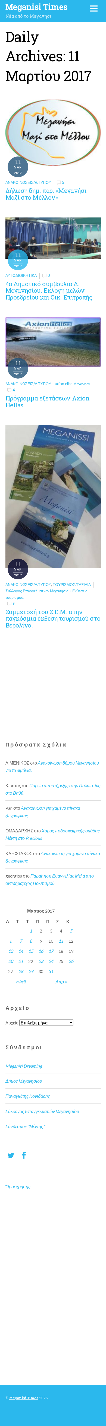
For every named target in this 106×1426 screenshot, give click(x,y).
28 (20, 971)
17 (50, 951)
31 (50, 971)
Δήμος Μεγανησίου (23, 1081)
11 (60, 940)
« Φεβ (20, 981)
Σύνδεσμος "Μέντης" (25, 1126)
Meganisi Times (23, 1397)
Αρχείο (11, 1022)
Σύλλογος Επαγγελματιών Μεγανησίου (42, 1111)
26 (70, 961)
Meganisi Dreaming (23, 1065)
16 (40, 951)
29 (30, 971)
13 (10, 951)
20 (10, 961)
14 (20, 951)
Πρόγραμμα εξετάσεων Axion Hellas (47, 401)
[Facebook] (23, 1155)
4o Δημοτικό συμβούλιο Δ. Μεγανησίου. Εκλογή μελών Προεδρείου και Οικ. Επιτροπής (48, 290)
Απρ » (61, 981)
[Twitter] (10, 1155)
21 (20, 961)
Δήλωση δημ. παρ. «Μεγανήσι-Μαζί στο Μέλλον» (47, 194)
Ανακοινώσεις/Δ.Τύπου (28, 182)
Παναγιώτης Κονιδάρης (27, 1096)
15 (30, 951)
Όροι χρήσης (17, 1186)
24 (50, 961)
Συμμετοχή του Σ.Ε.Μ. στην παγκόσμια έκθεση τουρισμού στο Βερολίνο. (53, 618)
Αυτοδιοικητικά (21, 275)
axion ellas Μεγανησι (72, 383)
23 (40, 961)
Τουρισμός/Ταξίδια (72, 584)
